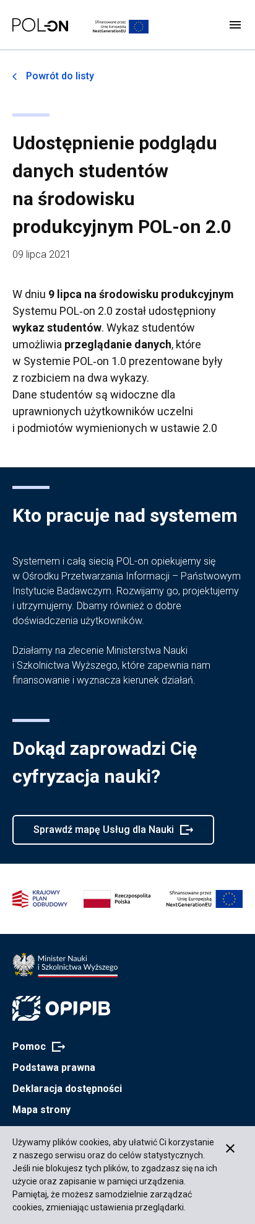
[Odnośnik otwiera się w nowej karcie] (65, 965)
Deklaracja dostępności (67, 1088)
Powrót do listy (60, 76)
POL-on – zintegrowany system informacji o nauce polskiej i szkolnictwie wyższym (40, 25)
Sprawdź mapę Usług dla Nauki (103, 834)
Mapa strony (41, 1110)
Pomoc (35, 1047)
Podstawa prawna (53, 1067)
